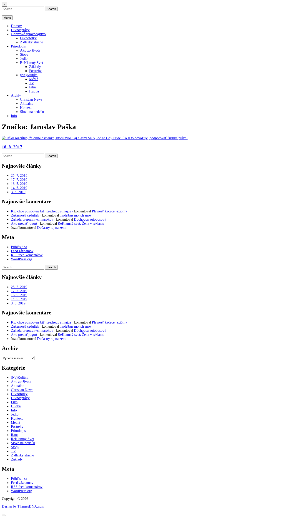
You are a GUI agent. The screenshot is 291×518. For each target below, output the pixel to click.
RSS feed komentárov (27, 255)
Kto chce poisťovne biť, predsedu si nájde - (42, 211)
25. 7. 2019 (19, 175)
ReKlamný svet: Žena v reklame (81, 223)
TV (31, 83)
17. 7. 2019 (19, 180)
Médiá (33, 79)
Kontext (26, 108)
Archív (16, 95)
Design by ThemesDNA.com (23, 506)
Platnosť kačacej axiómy (109, 211)
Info (14, 116)
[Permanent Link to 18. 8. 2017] (95, 138)
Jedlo (24, 58)
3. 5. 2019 (18, 192)
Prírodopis (18, 46)
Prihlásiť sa (19, 247)
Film (32, 87)
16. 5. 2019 (19, 184)
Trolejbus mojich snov (76, 215)
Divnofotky (28, 38)
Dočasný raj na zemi (51, 227)
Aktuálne (26, 103)
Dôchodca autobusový (90, 219)
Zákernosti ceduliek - (26, 215)
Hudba (34, 91)
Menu (7, 18)
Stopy (24, 54)
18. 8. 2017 (12, 146)
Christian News (31, 99)
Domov (16, 26)
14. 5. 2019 (19, 188)
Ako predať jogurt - (25, 223)
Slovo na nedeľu (32, 112)
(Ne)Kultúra (29, 75)
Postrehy (35, 71)
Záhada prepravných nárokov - (33, 219)
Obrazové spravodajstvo (28, 34)
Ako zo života (30, 50)
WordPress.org (21, 259)
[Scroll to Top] (3, 515)
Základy (35, 67)
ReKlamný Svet (31, 63)
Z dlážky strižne (31, 42)
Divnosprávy (20, 30)
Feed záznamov (22, 251)
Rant (14, 435)
